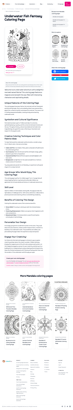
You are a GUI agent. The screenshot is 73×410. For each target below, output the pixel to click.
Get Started (68, 4)
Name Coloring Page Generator (20, 396)
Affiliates (32, 381)
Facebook (46, 362)
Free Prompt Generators (21, 382)
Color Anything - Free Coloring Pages (63, 373)
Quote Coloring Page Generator (21, 400)
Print (20, 66)
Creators (32, 369)
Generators (32, 4)
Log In (59, 365)
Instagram (46, 367)
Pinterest (46, 365)
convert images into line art (22, 262)
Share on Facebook (61, 71)
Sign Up (60, 362)
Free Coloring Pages (19, 4)
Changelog (32, 376)
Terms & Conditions (34, 385)
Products (8, 4)
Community (50, 4)
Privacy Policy (33, 387)
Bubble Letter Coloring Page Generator (21, 392)
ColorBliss (8, 265)
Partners (32, 378)
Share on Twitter (61, 78)
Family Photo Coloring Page (22, 368)
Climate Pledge (33, 383)
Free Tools (18, 379)
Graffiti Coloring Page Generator (21, 388)
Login (62, 4)
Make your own (9, 72)
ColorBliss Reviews (34, 365)
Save (61, 75)
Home (4, 8)
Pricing (59, 4)
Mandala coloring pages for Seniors (59, 25)
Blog (41, 4)
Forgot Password (62, 367)
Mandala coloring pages (19, 8)
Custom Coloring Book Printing (21, 371)
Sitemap (32, 374)
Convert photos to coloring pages (22, 365)
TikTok (45, 371)
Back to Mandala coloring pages (13, 11)
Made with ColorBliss (35, 367)
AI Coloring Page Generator (22, 362)
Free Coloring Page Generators (20, 385)
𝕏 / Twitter (47, 369)
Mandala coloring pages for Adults (59, 20)
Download (11, 66)
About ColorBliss (34, 362)
